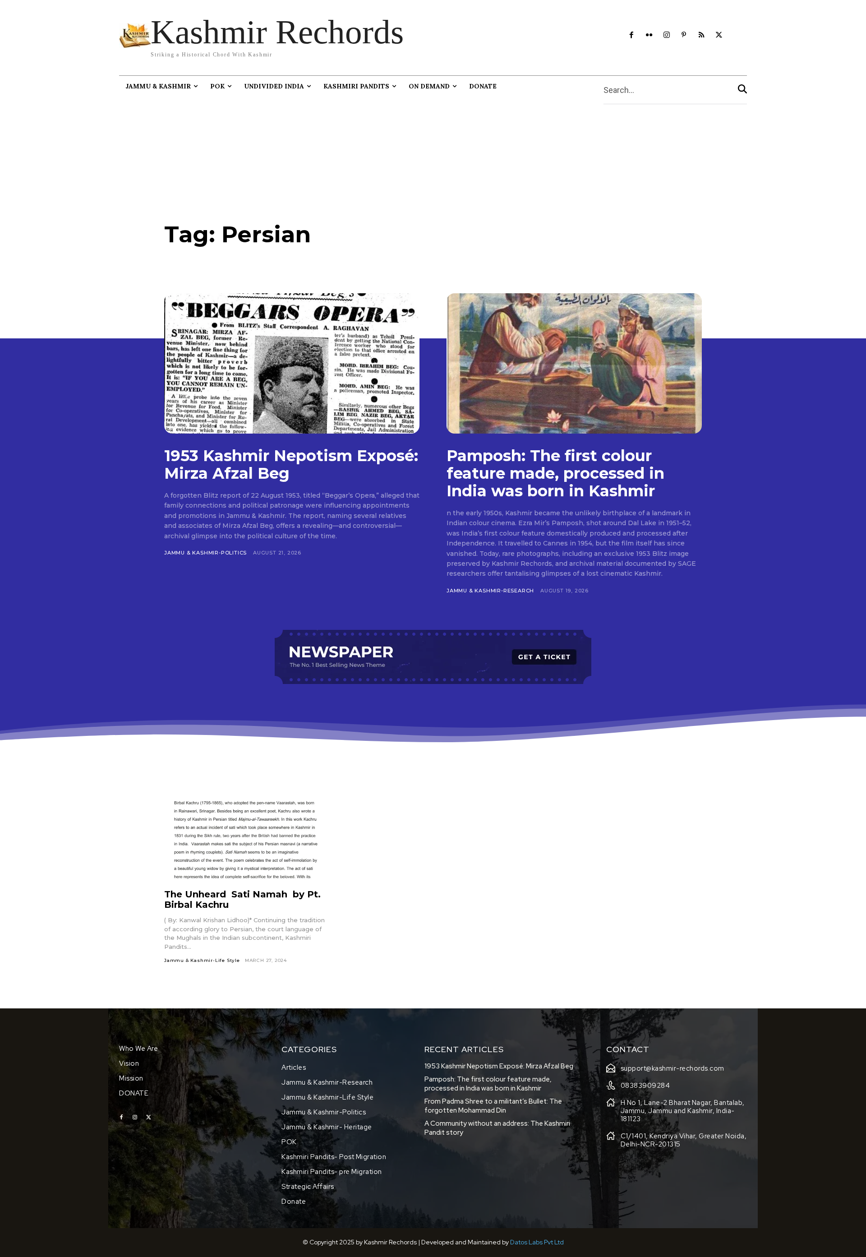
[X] (719, 35)
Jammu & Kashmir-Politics (205, 553)
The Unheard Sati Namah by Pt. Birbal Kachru (242, 899)
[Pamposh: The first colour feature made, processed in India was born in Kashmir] (574, 363)
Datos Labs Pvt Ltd (537, 1242)
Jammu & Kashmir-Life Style (202, 960)
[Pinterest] (684, 35)
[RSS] (701, 35)
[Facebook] (631, 35)
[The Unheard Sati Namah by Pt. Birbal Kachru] (246, 835)
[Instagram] (666, 35)
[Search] (742, 90)
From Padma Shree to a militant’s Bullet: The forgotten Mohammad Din (493, 1106)
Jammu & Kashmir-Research (490, 590)
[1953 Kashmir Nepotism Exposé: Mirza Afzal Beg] (291, 363)
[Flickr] (648, 35)
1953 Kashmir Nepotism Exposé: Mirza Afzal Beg (291, 464)
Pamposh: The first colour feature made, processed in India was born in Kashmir (555, 473)
